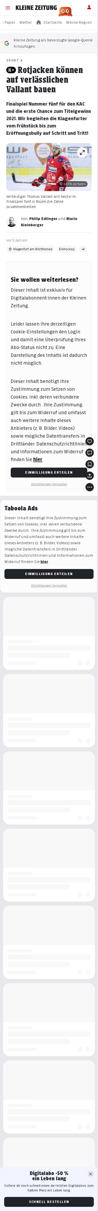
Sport (12, 60)
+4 (83, 249)
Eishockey (67, 249)
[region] (49, 22)
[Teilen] (89, 476)
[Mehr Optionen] (89, 487)
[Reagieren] (89, 441)
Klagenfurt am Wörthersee (33, 249)
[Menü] (7, 7)
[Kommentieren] (89, 453)
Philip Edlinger (43, 219)
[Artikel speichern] (89, 464)
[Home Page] (36, 7)
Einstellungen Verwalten (49, 484)
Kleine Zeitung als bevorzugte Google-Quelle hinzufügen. (53, 43)
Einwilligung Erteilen (49, 472)
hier (37, 459)
